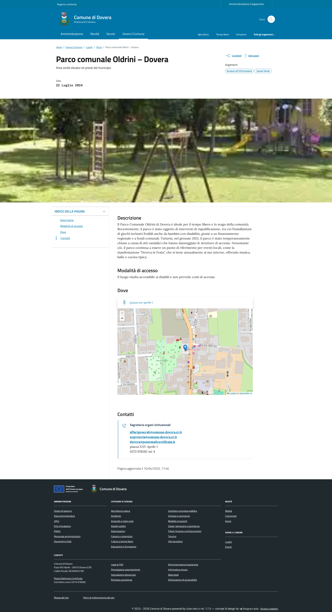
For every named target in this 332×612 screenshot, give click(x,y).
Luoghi (228, 542)
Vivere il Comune (133, 33)
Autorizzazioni (118, 531)
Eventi (228, 547)
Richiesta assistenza (121, 580)
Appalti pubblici (118, 526)
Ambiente (116, 516)
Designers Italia (250, 609)
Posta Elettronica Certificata (68, 578)
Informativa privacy (178, 570)
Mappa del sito (61, 598)
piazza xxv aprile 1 (141, 302)
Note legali (173, 575)
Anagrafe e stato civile (122, 521)
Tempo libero (222, 34)
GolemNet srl (246, 393)
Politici (57, 531)
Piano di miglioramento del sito (98, 598)
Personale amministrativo (67, 536)
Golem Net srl (193, 609)
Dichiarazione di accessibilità (182, 580)
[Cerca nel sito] (271, 19)
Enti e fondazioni (62, 526)
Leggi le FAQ (117, 564)
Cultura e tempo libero (122, 541)
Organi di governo (63, 511)
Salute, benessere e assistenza (184, 526)
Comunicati (231, 516)
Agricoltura (203, 34)
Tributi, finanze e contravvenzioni (184, 531)
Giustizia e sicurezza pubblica (182, 511)
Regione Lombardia (67, 4)
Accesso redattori (269, 609)
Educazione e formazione (123, 546)
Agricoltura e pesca (120, 511)
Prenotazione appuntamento (125, 570)
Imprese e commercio (179, 516)
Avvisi (228, 521)
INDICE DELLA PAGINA (70, 211)
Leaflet (232, 393)
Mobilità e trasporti (177, 521)
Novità (94, 33)
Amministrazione (72, 33)
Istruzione (241, 34)
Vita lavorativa (175, 541)
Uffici (56, 521)
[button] (185, 348)
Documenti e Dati (62, 541)
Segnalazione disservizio (123, 575)
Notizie (228, 511)
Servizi (110, 33)
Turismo (172, 536)
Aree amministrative (64, 516)
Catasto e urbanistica (121, 536)
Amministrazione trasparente (246, 4)
